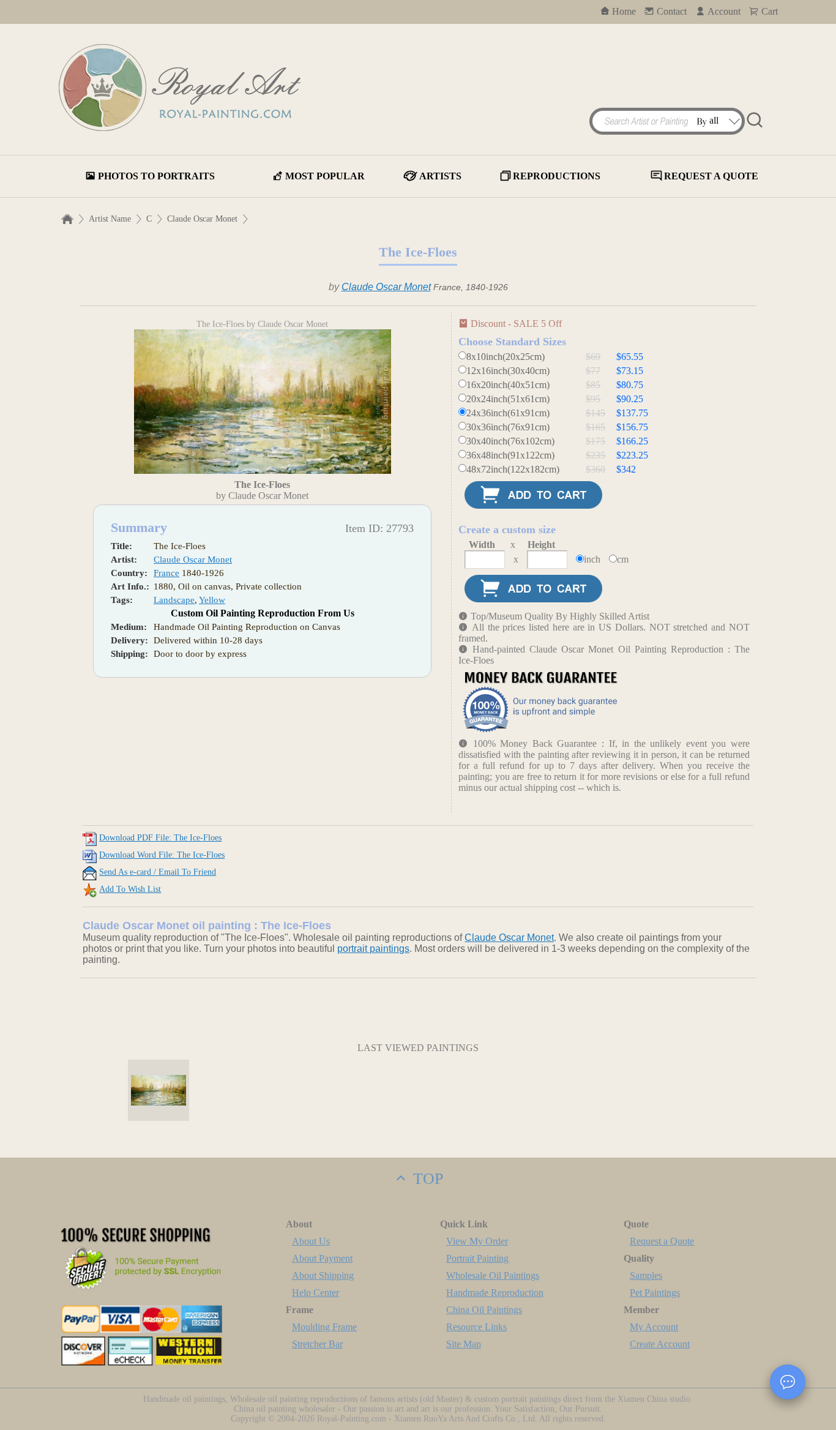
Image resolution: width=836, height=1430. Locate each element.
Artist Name (110, 218)
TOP (426, 1179)
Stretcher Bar (317, 1344)
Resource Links (476, 1327)
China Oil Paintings (484, 1310)
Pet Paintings (655, 1292)
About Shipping (323, 1275)
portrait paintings (373, 948)
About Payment (322, 1258)
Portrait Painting (477, 1258)
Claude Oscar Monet (202, 218)
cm (623, 559)
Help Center (315, 1292)
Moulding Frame (324, 1327)
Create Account (660, 1344)
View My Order (477, 1241)
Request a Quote (662, 1241)
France (166, 573)
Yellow (212, 600)
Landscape (174, 600)
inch (592, 559)
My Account (654, 1327)
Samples (646, 1275)
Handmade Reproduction (494, 1292)
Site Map (463, 1344)
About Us (311, 1241)
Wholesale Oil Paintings (492, 1275)
